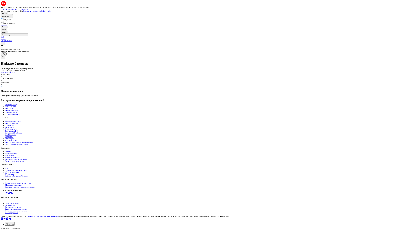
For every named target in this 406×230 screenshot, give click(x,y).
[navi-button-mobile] (3, 43)
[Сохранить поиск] (3, 57)
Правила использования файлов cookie (37, 11)
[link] (4, 32)
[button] (3, 37)
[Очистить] (4, 54)
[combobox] (10, 49)
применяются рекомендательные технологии (43, 216)
